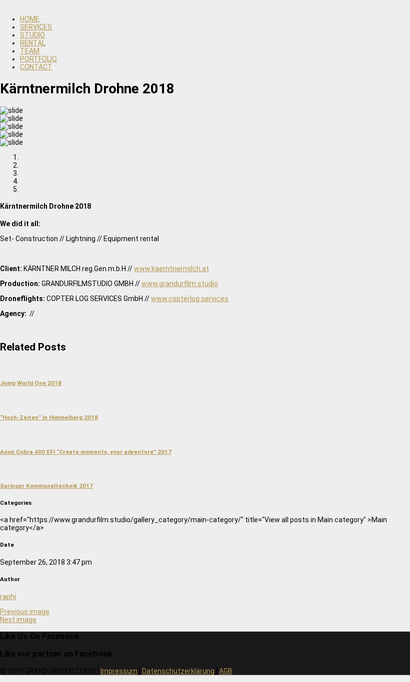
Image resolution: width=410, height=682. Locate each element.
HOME (30, 19)
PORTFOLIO (38, 59)
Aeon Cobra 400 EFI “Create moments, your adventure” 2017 (86, 451)
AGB (225, 671)
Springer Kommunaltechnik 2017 (46, 485)
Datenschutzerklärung (178, 671)
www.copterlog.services (189, 299)
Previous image (25, 612)
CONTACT (36, 67)
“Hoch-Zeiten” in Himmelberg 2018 (49, 417)
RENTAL (33, 43)
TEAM (30, 51)
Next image (18, 620)
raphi (8, 597)
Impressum (119, 671)
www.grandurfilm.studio (180, 284)
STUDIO (32, 35)
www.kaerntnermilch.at (171, 269)
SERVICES (36, 27)
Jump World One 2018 (31, 382)
